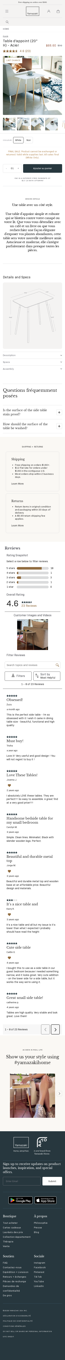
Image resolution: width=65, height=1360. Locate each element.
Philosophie (41, 1222)
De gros (7, 1295)
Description (9, 355)
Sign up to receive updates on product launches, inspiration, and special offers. (32, 1168)
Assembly (8, 368)
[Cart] (58, 11)
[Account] (49, 11)
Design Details (32, 199)
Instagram (39, 1262)
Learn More (17, 483)
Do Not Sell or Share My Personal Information (27, 1331)
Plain (5, 36)
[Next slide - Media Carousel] (59, 1093)
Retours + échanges (14, 1276)
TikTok (38, 1276)
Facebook (40, 1267)
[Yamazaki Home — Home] (32, 11)
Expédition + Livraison (15, 1272)
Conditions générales (14, 1326)
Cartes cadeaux (12, 1227)
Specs (6, 362)
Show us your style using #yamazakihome (32, 1059)
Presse (38, 1227)
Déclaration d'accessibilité (17, 1316)
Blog (36, 1232)
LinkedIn (39, 1286)
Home (6, 29)
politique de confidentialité (17, 1321)
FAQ (5, 1262)
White (19, 141)
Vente (6, 1246)
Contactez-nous (12, 1267)
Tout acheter (10, 1222)
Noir (29, 140)
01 (12, 168)
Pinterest (39, 1272)
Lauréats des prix (13, 1232)
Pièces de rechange (14, 1281)
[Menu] (7, 11)
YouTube (39, 1281)
